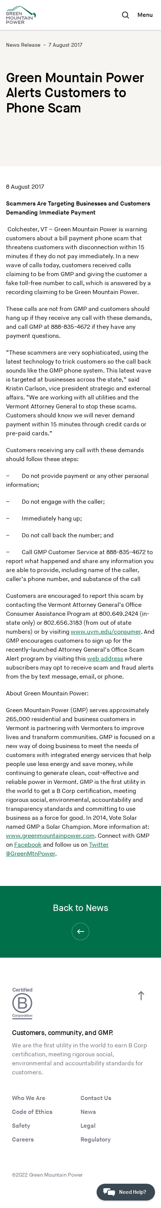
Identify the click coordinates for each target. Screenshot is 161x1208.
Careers (23, 1139)
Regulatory (95, 1139)
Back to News (80, 908)
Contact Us (95, 1098)
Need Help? (132, 1192)
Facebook (28, 845)
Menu (145, 15)
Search (125, 15)
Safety (21, 1126)
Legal (87, 1126)
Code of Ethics (32, 1112)
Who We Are (28, 1098)
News (88, 1112)
